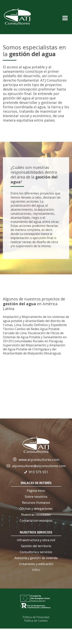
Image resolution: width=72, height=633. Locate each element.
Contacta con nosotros (36, 520)
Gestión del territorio (36, 546)
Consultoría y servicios (36, 552)
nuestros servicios (36, 532)
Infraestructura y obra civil (36, 540)
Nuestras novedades (36, 514)
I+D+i (36, 570)
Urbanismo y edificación (36, 564)
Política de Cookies (36, 620)
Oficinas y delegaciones (36, 508)
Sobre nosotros (36, 496)
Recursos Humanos (36, 502)
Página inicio (36, 490)
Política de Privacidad (36, 617)
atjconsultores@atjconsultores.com (39, 466)
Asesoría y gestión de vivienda (36, 558)
